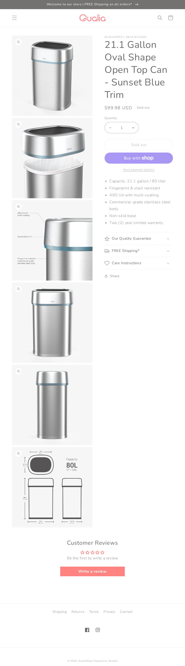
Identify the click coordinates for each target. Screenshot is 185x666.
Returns (78, 611)
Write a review (92, 571)
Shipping (60, 611)
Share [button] (114, 276)
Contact (126, 611)
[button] (14, 18)
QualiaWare (85, 661)
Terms (94, 611)
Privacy (109, 611)
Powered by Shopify (105, 661)
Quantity (111, 118)
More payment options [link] (138, 170)
